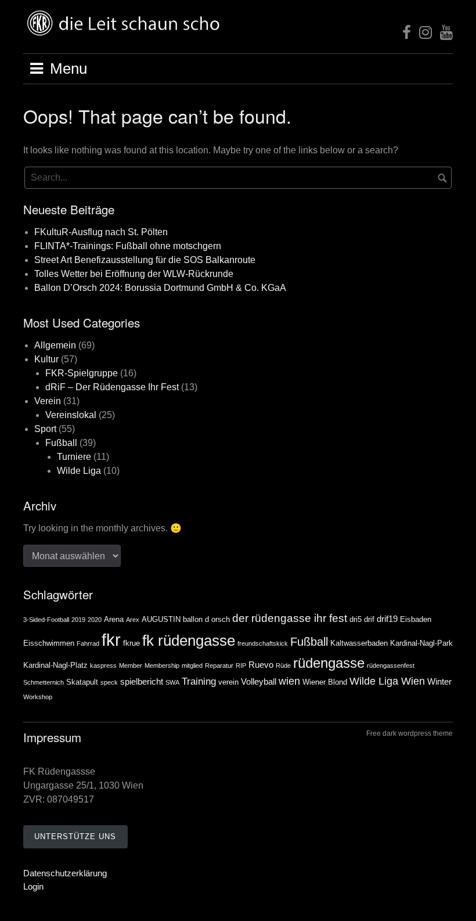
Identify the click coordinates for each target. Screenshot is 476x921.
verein (228, 682)
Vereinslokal (70, 415)
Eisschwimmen (48, 643)
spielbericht (141, 681)
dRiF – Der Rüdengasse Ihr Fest (112, 387)
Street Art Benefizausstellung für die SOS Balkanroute (144, 260)
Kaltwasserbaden (359, 643)
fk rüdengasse (188, 640)
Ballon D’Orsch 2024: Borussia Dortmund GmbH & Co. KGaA (160, 288)
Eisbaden (415, 619)
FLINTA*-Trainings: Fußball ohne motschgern (127, 246)
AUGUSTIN (161, 619)
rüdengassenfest (390, 665)
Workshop (37, 696)
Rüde (283, 665)
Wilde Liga (79, 471)
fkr (111, 639)
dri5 (355, 619)
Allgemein (55, 345)
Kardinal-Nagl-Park (421, 643)
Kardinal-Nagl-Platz (55, 665)
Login (33, 886)
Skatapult (82, 682)
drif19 (387, 619)
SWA (172, 682)
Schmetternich (43, 682)
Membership (162, 665)
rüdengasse (329, 663)
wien (289, 681)
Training (199, 681)
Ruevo (260, 665)
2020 (95, 619)
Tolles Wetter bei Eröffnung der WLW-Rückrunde (133, 274)
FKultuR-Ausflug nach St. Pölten (101, 232)
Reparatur (219, 665)
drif (369, 619)
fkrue (131, 643)
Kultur (46, 359)
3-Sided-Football (46, 619)
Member (130, 665)
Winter (439, 681)
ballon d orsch (206, 619)
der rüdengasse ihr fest (289, 618)
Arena (114, 619)
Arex (132, 619)
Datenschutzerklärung (65, 873)
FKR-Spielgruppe (81, 373)
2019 (78, 619)
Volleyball (258, 681)
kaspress (103, 665)
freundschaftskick (262, 643)
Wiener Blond (324, 682)
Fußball (61, 443)
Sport (45, 429)
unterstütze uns (75, 836)
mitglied (192, 665)
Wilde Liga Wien (387, 681)
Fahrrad (88, 643)
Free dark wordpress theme (409, 733)
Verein (47, 401)
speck (109, 682)
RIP (241, 665)
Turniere (74, 457)
